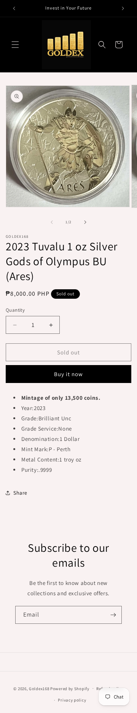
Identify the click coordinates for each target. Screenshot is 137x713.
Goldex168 (39, 688)
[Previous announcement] (14, 8)
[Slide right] (85, 222)
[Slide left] (51, 222)
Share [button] (20, 492)
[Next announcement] (123, 8)
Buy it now (68, 374)
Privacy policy (72, 700)
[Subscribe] (113, 615)
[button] (15, 44)
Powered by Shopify (69, 688)
